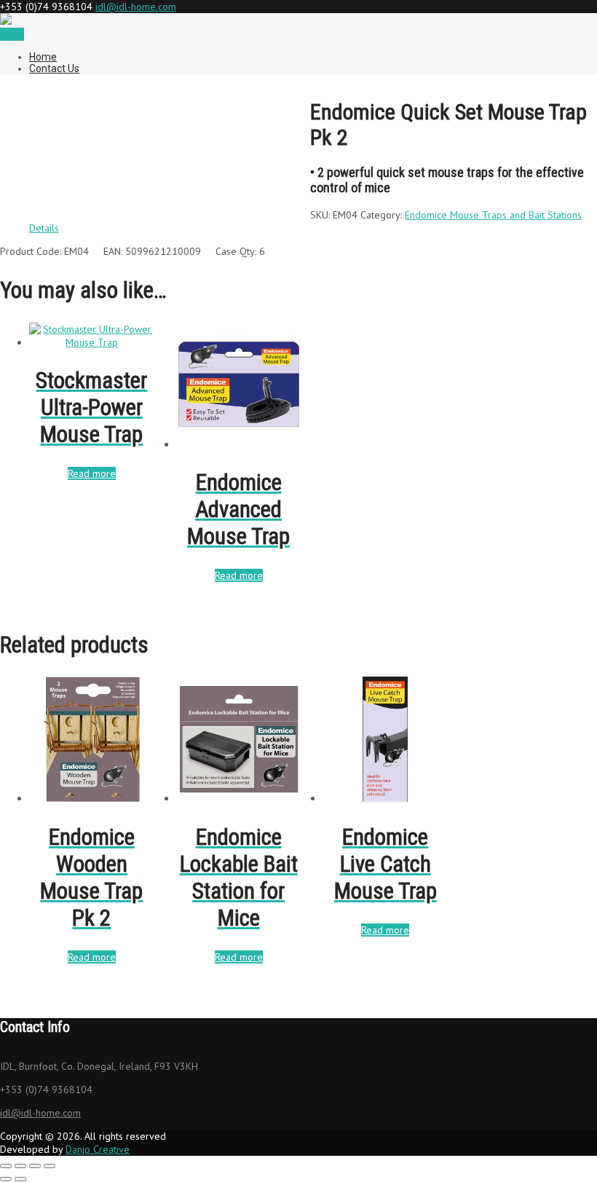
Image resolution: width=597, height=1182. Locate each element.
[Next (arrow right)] (20, 1179)
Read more (92, 473)
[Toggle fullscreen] (20, 1166)
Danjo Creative (98, 1149)
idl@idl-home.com (135, 6)
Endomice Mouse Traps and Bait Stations (493, 214)
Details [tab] (44, 228)
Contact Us (54, 68)
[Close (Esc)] (49, 1166)
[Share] (35, 1166)
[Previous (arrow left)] (6, 1179)
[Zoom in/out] (6, 1166)
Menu (12, 34)
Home (43, 57)
